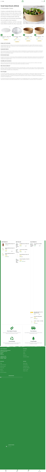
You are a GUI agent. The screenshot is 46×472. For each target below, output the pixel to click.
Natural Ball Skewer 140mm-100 (24, 254)
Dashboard (24, 350)
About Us (1, 369)
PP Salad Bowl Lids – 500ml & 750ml (6, 36)
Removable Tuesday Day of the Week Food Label (38, 312)
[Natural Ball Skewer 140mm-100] (17, 255)
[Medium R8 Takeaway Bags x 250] (3, 244)
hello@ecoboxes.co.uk (3, 357)
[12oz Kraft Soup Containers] (17, 251)
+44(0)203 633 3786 (3, 356)
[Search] (42, 1)
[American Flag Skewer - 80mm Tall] (17, 261)
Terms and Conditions (3, 372)
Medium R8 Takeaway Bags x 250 (10, 243)
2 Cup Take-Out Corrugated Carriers (38, 244)
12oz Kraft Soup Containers (23, 249)
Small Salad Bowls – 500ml (28, 36)
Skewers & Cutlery (25, 369)
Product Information (3, 364)
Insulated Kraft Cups (26, 366)
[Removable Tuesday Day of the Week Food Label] (31, 313)
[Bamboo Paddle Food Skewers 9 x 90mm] (3, 250)
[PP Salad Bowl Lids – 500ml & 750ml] (6, 31)
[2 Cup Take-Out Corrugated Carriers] (31, 276)
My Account (25, 355)
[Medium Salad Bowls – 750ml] (39, 31)
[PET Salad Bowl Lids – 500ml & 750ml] (17, 31)
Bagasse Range (25, 363)
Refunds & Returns (3, 366)
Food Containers (25, 364)
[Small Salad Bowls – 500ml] (28, 31)
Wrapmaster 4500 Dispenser (38, 316)
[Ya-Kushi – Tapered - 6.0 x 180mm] (31, 322)
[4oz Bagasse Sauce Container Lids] (17, 245)
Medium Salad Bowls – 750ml (39, 36)
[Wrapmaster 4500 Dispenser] (31, 317)
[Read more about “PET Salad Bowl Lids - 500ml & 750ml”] (13, 35)
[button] (1, 35)
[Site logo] (22, 1)
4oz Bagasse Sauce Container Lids (24, 243)
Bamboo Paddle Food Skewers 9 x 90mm (10, 248)
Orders (24, 352)
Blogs (1, 363)
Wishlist (24, 353)
